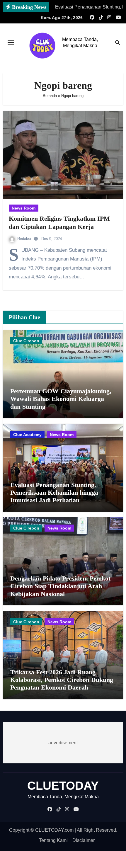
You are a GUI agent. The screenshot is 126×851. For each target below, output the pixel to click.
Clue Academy (27, 434)
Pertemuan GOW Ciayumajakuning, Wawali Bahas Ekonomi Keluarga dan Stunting (60, 398)
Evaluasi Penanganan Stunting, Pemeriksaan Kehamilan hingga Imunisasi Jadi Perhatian (54, 492)
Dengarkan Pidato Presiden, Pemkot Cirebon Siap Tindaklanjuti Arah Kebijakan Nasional (60, 586)
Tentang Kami (53, 840)
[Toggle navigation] (11, 42)
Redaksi (24, 238)
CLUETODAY (63, 785)
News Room (23, 208)
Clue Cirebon (26, 340)
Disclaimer (83, 840)
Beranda (50, 95)
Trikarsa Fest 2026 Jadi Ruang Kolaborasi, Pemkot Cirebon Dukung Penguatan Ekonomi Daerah (61, 679)
